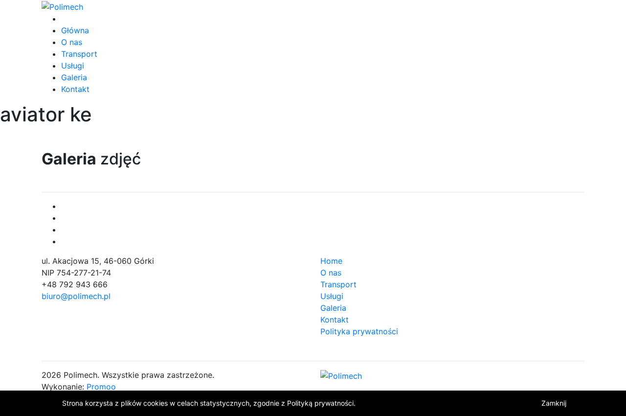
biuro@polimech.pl (76, 296)
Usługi (72, 65)
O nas (71, 42)
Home (331, 261)
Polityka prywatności (359, 331)
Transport (79, 54)
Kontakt (75, 89)
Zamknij (553, 403)
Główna (75, 30)
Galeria (74, 77)
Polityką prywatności (320, 403)
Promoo (101, 387)
